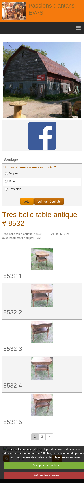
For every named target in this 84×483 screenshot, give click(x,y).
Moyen (13, 173)
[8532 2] (42, 295)
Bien (12, 181)
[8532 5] (42, 405)
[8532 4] (42, 368)
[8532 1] (42, 259)
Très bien (15, 189)
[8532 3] (42, 332)
